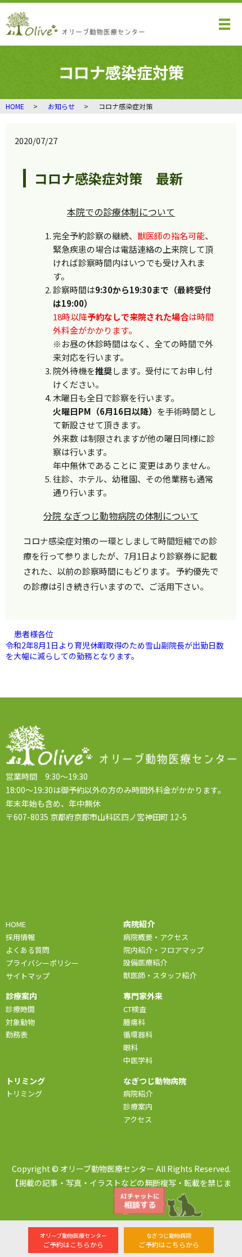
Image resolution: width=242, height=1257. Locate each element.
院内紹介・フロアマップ (163, 950)
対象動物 (20, 1022)
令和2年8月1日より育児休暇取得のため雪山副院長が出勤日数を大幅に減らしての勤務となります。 (115, 651)
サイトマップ (28, 975)
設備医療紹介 (145, 962)
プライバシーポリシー (42, 963)
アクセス (137, 1119)
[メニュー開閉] (224, 24)
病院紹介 (138, 1093)
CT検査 (134, 1009)
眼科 (130, 1047)
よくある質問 (28, 950)
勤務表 (17, 1034)
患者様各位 (33, 634)
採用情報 (20, 937)
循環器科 (138, 1034)
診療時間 (20, 1009)
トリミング (24, 1093)
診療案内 (138, 1106)
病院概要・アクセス (156, 937)
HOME (15, 106)
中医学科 (138, 1060)
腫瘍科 (134, 1022)
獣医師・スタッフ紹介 (159, 975)
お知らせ (61, 106)
